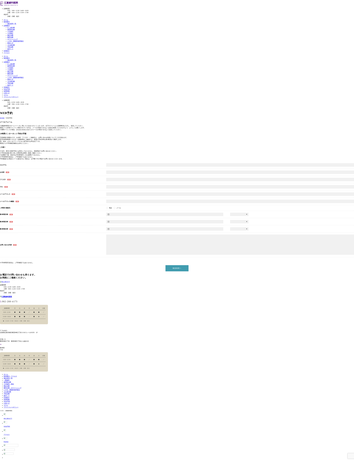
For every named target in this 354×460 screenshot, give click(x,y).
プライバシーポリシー (11, 97)
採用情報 (7, 91)
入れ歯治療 (11, 45)
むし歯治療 (11, 27)
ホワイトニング (12, 39)
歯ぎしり (10, 49)
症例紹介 (7, 51)
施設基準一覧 (11, 23)
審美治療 (10, 37)
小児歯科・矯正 (9, 384)
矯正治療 (10, 35)
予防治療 (10, 47)
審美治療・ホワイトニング (12, 388)
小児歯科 (10, 31)
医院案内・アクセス (10, 376)
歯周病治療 (11, 29)
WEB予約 (7, 89)
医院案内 (7, 22)
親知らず (10, 43)
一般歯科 (7, 380)
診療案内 (7, 25)
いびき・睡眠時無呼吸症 (15, 41)
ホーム (6, 20)
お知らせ (7, 93)
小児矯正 (10, 33)
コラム (6, 95)
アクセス (7, 53)
